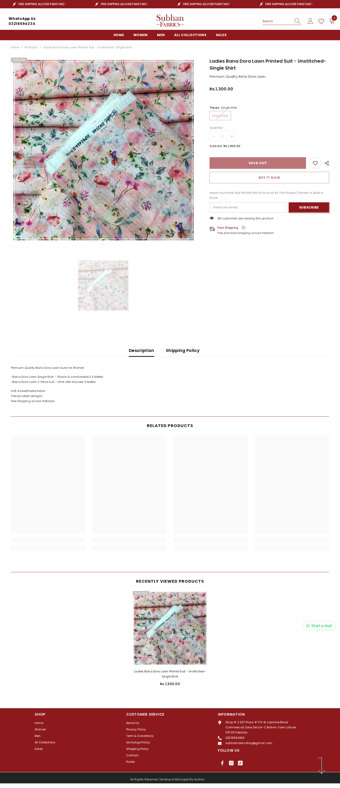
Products (31, 47)
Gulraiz (199, 779)
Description (141, 350)
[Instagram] (231, 763)
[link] (315, 163)
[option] (103, 150)
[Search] (282, 21)
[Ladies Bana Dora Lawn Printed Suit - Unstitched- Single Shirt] (170, 628)
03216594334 (22, 23)
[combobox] (277, 21)
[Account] (310, 21)
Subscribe (309, 207)
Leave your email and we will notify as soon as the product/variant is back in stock (266, 195)
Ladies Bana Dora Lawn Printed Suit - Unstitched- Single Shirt (170, 673)
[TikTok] (240, 763)
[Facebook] (222, 763)
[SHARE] (325, 163)
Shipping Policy (183, 350)
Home (15, 47)
